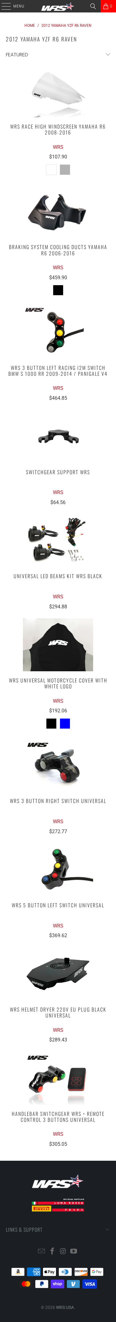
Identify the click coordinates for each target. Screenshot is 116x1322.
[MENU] (3, 6)
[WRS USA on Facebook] (52, 1252)
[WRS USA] (58, 6)
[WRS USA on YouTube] (74, 1252)
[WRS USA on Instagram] (63, 1252)
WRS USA (65, 1307)
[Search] (93, 6)
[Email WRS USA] (41, 1252)
